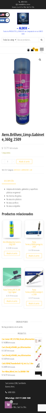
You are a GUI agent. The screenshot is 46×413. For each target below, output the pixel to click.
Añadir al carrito (24, 161)
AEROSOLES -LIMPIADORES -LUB (23, 170)
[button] (40, 60)
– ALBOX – (23, 28)
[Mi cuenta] (28, 50)
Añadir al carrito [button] (12, 253)
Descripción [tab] (9, 180)
